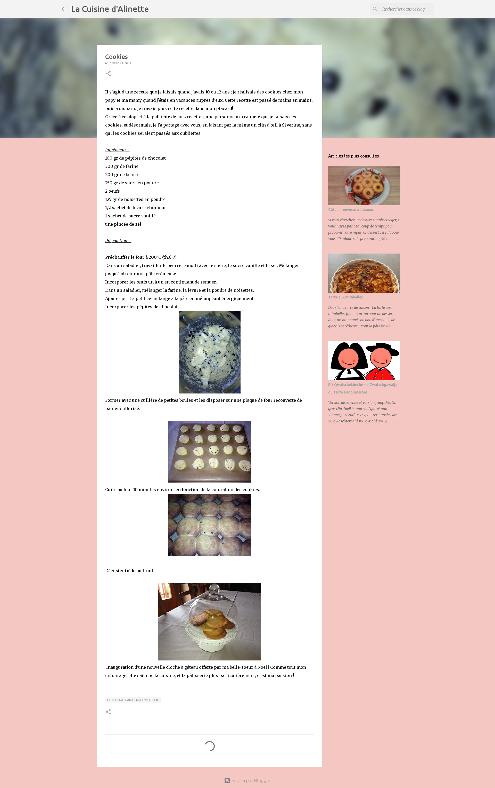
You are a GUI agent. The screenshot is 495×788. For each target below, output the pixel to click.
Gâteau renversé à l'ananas (351, 210)
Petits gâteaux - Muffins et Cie (133, 700)
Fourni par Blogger (250, 780)
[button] (108, 73)
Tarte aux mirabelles (345, 297)
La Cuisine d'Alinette (110, 8)
